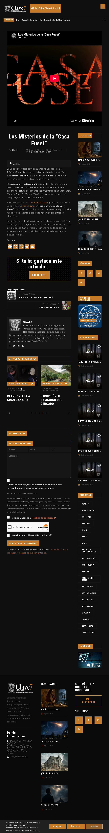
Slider (48, 152)
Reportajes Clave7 (36, 152)
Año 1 (84, 530)
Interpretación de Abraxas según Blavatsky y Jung (90, 307)
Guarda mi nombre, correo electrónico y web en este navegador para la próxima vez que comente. (34, 486)
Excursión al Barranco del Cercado (19, 400)
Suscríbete (88, 702)
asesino (86, 572)
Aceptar (57, 826)
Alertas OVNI (88, 510)
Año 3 (84, 543)
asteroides (87, 587)
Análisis (86, 524)
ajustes (36, 830)
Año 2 (84, 537)
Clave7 (14, 150)
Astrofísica (88, 600)
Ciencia (85, 619)
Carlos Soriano (26, 206)
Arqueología (88, 565)
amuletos (86, 517)
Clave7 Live (87, 626)
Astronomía (88, 606)
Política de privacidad (43, 517)
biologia (86, 613)
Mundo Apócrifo (89, 314)
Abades (85, 504)
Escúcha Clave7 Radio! (47, 8)
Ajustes (94, 826)
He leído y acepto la (33, 517)
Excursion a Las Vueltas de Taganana (54, 386)
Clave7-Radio (88, 633)
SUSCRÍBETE (39, 275)
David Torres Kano (38, 202)
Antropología (89, 558)
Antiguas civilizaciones (89, 551)
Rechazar (75, 826)
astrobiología (89, 593)
